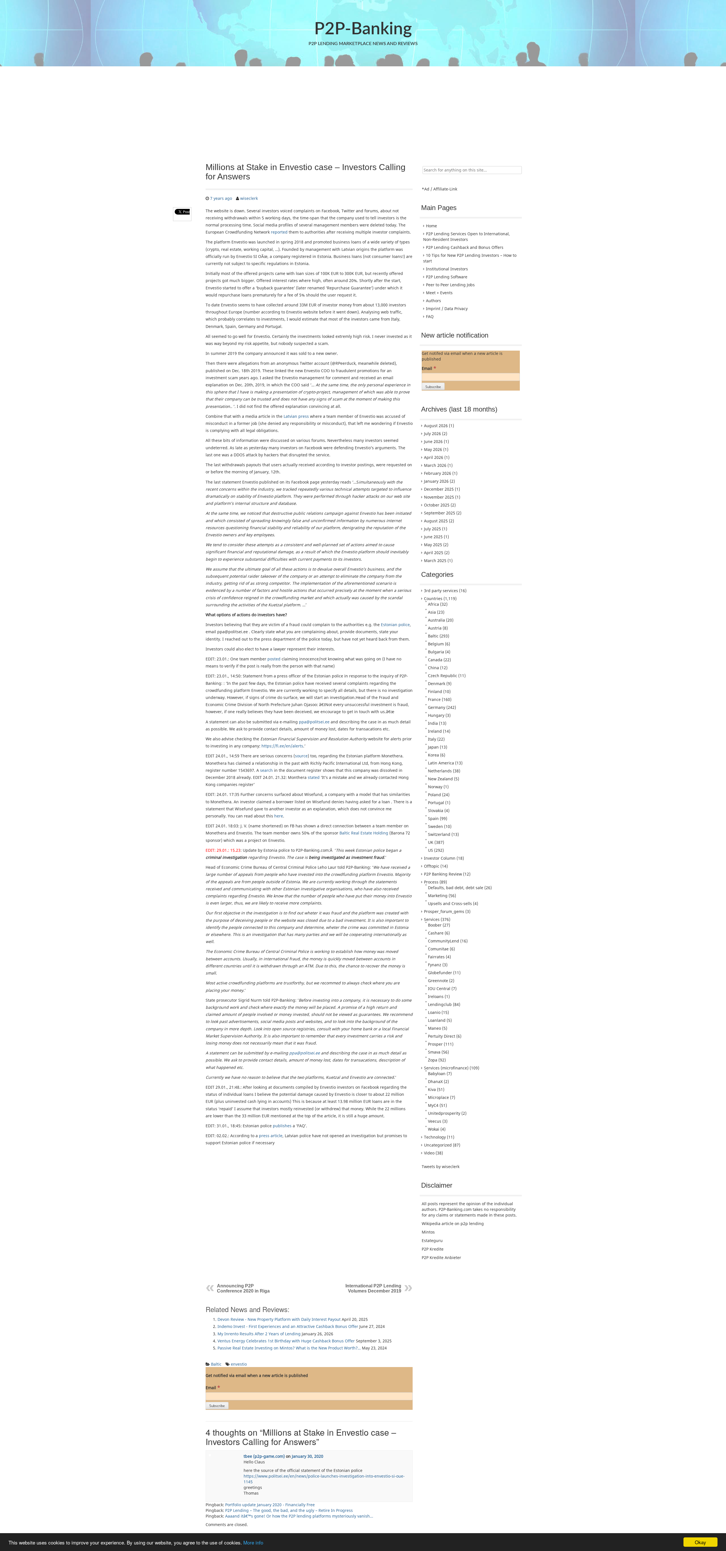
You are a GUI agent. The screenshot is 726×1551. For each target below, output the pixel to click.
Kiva (432, 1089)
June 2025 (433, 536)
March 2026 (435, 465)
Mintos (428, 1232)
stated (314, 777)
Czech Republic (442, 675)
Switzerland (439, 834)
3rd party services (441, 590)
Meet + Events (439, 292)
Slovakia (435, 810)
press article (270, 1135)
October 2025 (436, 505)
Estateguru (432, 1240)
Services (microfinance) (446, 1068)
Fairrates (436, 956)
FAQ (430, 316)
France (434, 699)
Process (431, 882)
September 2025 (439, 513)
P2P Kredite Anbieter (441, 1257)
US (430, 850)
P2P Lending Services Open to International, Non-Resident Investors (466, 236)
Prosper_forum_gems (444, 911)
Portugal (436, 802)
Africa (433, 604)
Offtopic (431, 866)
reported (279, 232)
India (433, 723)
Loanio (434, 1012)
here (278, 816)
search (266, 770)
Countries (433, 598)
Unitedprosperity (444, 1113)
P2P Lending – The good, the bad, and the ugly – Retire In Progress (289, 1510)
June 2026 (433, 441)
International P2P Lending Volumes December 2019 (373, 1288)
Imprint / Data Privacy (447, 308)
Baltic (216, 1364)
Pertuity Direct (441, 1036)
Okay (700, 1542)
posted (273, 659)
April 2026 (433, 457)
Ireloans (436, 996)
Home (431, 225)
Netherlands (440, 771)
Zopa (432, 1060)
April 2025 (433, 552)
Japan (433, 747)
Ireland (435, 731)
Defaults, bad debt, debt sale (455, 887)
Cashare (436, 933)
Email (213, 1387)
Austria (435, 628)
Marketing (438, 895)
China (433, 667)
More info (253, 1542)
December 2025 (439, 489)
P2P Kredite (433, 1249)
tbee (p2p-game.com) (264, 1456)
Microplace (438, 1097)
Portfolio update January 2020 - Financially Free (270, 1504)
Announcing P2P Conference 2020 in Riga (243, 1288)
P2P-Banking (363, 29)
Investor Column (439, 858)
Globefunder (440, 972)
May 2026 (433, 449)
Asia (432, 612)
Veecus (434, 1121)
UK (430, 842)
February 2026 (437, 473)
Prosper (435, 1044)
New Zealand (440, 778)
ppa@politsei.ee (314, 721)
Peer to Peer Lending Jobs (450, 284)
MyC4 (433, 1105)
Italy (432, 739)
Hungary (436, 715)
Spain (433, 818)
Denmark (436, 683)
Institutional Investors (447, 269)
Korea (433, 755)
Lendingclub (440, 1004)
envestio (239, 1364)
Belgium (436, 644)
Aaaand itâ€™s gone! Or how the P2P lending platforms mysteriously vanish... (299, 1516)
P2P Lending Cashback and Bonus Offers (464, 247)
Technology (435, 1137)
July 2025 (432, 528)
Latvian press (296, 416)
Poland (434, 794)
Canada (435, 659)
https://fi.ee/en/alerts (282, 746)
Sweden (435, 826)
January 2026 (436, 481)
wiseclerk (249, 198)
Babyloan (437, 1073)
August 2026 (436, 425)
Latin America (441, 763)
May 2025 (433, 544)
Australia (436, 620)
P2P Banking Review (443, 874)
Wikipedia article (437, 1223)
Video (429, 1153)
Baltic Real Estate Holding (363, 833)
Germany (436, 707)
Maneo (434, 1028)
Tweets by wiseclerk (440, 1166)
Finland (435, 691)
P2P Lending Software (446, 276)
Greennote (438, 980)
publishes (282, 1125)
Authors (433, 300)
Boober (435, 925)
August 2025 (436, 521)
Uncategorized (438, 1145)
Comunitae (438, 949)
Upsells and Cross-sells (450, 903)
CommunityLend (443, 941)
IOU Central (439, 988)
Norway (435, 786)
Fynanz (434, 964)
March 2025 (435, 560)
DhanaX (435, 1081)
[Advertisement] (362, 111)
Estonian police (395, 624)
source (301, 755)
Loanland (437, 1020)
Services (432, 919)
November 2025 (439, 497)
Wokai (433, 1129)
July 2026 (432, 433)
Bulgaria (436, 651)
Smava (434, 1052)
